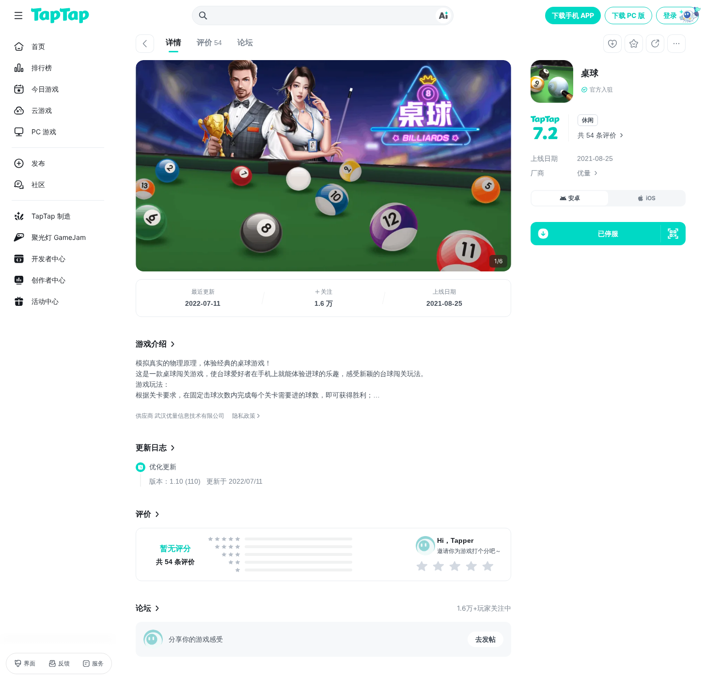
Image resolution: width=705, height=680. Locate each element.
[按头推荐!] (488, 566)
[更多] (676, 43)
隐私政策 (243, 415)
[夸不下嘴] (439, 566)
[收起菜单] (18, 15)
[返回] (145, 43)
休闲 (588, 120)
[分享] (655, 43)
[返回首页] (60, 15)
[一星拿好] (422, 566)
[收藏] (634, 43)
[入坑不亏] (472, 566)
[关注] (612, 43)
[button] (678, 15)
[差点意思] (455, 566)
